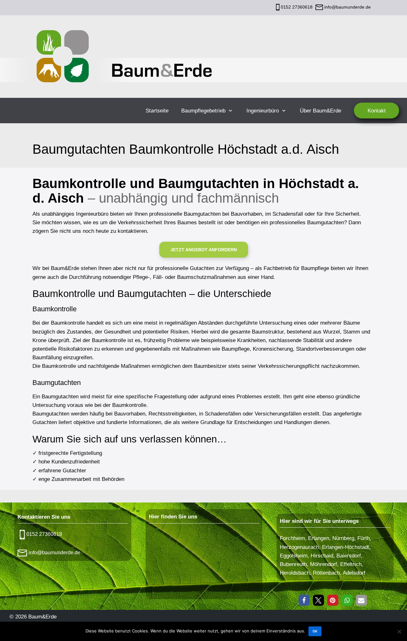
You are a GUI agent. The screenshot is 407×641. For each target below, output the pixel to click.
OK (315, 631)
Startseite (157, 111)
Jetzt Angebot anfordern (203, 249)
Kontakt (377, 111)
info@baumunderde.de (347, 7)
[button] (304, 600)
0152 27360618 (296, 7)
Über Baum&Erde (320, 111)
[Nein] (399, 631)
